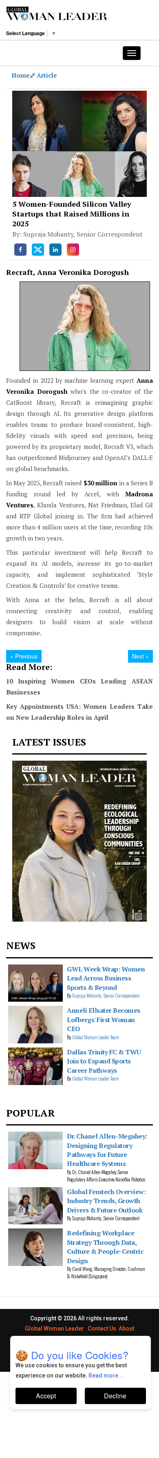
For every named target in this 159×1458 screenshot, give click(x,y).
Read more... (105, 1375)
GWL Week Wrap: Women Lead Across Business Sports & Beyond (106, 978)
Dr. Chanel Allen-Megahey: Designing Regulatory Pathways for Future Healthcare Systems (107, 1150)
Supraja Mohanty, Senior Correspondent (105, 995)
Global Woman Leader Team (95, 1037)
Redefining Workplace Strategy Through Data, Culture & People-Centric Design (105, 1246)
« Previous (24, 656)
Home (20, 75)
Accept (46, 1395)
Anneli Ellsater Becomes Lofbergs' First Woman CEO (103, 1019)
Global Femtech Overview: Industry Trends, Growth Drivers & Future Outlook (106, 1201)
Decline (115, 1395)
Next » (140, 656)
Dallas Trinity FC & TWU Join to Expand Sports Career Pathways (104, 1061)
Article (47, 75)
